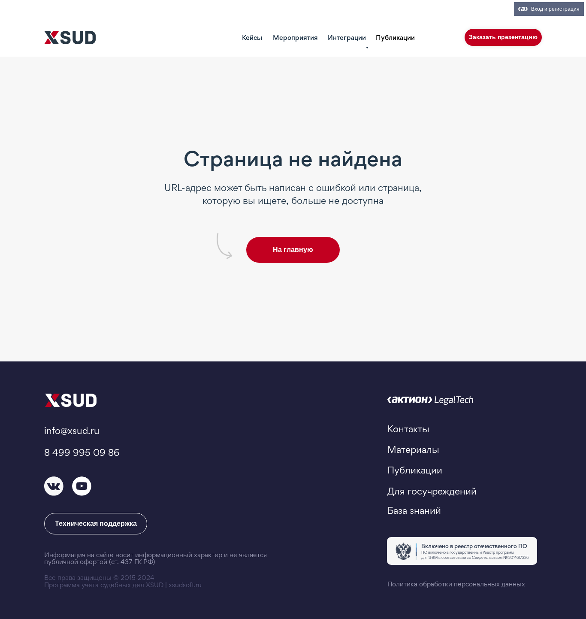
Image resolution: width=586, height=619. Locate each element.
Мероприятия (295, 37)
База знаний (414, 510)
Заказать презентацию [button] (503, 36)
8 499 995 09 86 (81, 452)
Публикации (395, 37)
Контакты (408, 428)
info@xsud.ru (72, 430)
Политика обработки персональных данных (456, 584)
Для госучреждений (432, 491)
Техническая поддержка (96, 523)
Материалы (413, 449)
